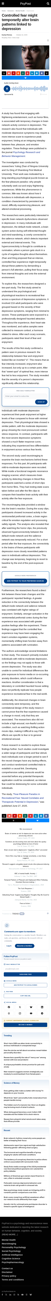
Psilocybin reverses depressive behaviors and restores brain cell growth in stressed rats (22, 1184)
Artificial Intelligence (12, 1255)
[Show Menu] (3, 3)
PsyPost (25, 3)
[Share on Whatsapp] (23, 73)
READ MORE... (9, 1234)
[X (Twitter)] (20, 1007)
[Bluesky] (31, 1007)
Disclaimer (7, 1272)
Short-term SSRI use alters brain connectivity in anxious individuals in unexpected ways (23, 1044)
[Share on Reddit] (18, 73)
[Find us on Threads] (26, 1294)
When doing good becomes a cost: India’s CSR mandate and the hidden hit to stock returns (22, 1113)
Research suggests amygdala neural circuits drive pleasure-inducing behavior (25, 865)
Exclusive (11, 11)
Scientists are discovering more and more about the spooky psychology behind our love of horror (25, 843)
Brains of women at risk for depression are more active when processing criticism (26, 835)
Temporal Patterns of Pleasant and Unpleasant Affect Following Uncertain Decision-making (25, 881)
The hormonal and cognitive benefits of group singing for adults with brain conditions (22, 1153)
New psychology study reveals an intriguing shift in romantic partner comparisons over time (24, 1191)
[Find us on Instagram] (14, 1294)
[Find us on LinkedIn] (10, 1294)
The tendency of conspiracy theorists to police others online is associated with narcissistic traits (25, 1160)
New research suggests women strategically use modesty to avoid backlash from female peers (23, 1073)
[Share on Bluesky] (25, 78)
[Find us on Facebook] (2, 1294)
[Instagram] (20, 1013)
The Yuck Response (25, 888)
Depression (30, 11)
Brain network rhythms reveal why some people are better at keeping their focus (24, 1139)
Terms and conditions (13, 1279)
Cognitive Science (11, 1258)
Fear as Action (25, 903)
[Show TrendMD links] (48, 913)
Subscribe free (25, 974)
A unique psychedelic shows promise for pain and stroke (24, 1066)
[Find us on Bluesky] (31, 1294)
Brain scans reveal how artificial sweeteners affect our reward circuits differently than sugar (24, 1198)
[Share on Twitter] (4, 73)
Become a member (24, 946)
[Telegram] (42, 1013)
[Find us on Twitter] (6, 1294)
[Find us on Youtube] (22, 1294)
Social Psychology (11, 1251)
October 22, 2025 (21, 35)
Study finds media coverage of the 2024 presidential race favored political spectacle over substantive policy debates (25, 1169)
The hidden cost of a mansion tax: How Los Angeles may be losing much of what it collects (24, 1106)
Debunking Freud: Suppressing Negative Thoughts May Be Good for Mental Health (25, 896)
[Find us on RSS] (18, 1294)
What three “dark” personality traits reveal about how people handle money (25, 1099)
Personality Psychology (14, 1247)
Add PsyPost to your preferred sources (25, 581)
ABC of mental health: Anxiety (24, 873)
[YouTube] (31, 1013)
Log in (9, 946)
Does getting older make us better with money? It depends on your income (23, 1092)
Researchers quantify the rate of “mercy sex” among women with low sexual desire (25, 1058)
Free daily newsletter (25, 391)
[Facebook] (9, 1007)
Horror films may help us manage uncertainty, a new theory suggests (26, 857)
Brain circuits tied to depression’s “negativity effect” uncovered (25, 850)
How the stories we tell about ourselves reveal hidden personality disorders (25, 1051)
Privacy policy (9, 1276)
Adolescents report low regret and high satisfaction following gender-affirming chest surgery (25, 1146)
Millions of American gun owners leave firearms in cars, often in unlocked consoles (24, 1177)
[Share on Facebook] (41, 73)
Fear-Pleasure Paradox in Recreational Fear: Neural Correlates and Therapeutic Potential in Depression (23, 798)
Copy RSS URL (25, 996)
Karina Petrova (7, 35)
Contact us (7, 1268)
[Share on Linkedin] (32, 73)
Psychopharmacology (13, 1262)
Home (4, 11)
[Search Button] (48, 3)
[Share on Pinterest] (28, 73)
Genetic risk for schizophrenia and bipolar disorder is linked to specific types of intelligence (25, 1205)
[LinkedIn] (42, 1007)
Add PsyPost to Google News (25, 985)
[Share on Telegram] (37, 73)
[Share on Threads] (47, 73)
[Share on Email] (9, 73)
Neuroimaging (9, 1243)
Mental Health (20, 11)
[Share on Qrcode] (14, 73)
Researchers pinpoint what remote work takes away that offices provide (25, 1120)
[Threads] (9, 1013)
